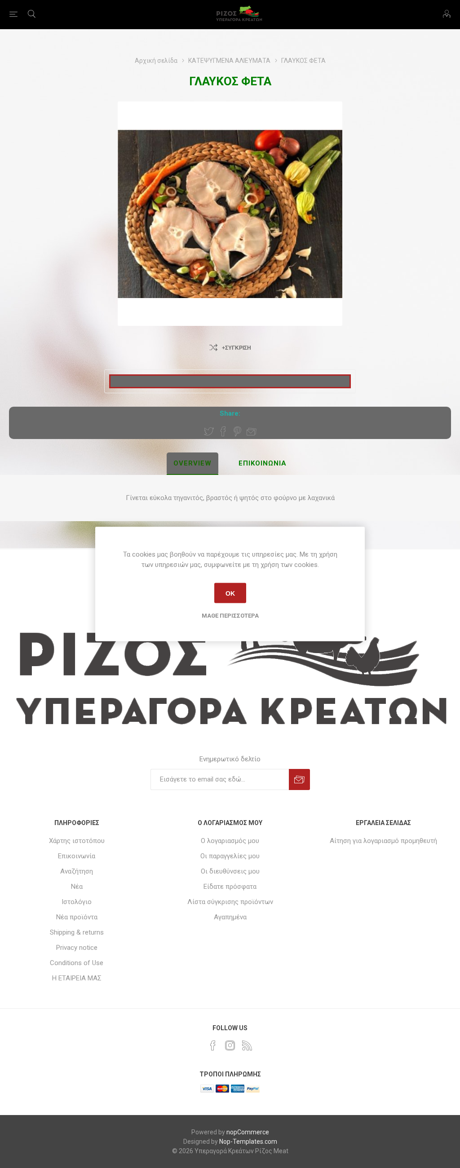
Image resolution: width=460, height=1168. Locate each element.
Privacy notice (76, 948)
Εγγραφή (299, 779)
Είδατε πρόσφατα (230, 887)
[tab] (192, 463)
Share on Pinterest (237, 431)
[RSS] (247, 1045)
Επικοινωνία (76, 856)
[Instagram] (230, 1045)
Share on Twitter (209, 431)
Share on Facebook (223, 431)
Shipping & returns (77, 932)
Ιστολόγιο (77, 902)
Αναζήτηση (76, 871)
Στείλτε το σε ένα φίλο (252, 431)
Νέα (77, 887)
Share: (230, 413)
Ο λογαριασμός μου (230, 841)
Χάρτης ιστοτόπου (77, 841)
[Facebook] (213, 1045)
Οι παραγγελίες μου (230, 856)
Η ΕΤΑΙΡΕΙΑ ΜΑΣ (77, 978)
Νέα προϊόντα (76, 917)
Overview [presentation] (192, 463)
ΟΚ (230, 593)
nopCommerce (247, 1132)
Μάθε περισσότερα (230, 615)
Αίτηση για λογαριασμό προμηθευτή (383, 841)
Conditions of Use (76, 963)
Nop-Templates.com (248, 1141)
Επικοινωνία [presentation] (263, 463)
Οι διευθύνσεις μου (230, 871)
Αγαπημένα (230, 917)
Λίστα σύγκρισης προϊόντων (230, 902)
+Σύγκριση (236, 348)
